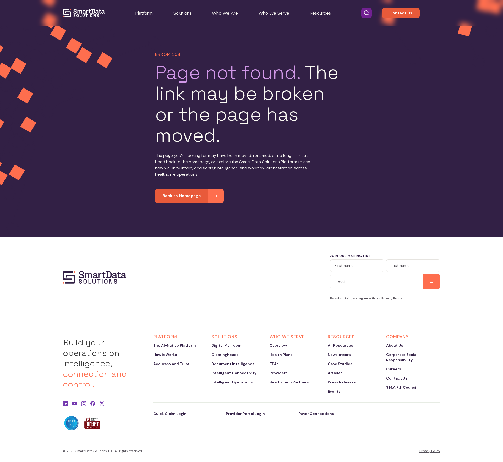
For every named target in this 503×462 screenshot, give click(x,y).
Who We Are (225, 13)
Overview (278, 345)
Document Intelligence (233, 363)
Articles (335, 373)
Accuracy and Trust (171, 363)
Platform (144, 13)
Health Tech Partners (289, 382)
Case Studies (340, 363)
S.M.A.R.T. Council (401, 387)
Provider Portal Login (245, 413)
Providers (279, 373)
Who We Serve (274, 13)
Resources (320, 13)
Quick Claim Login (170, 413)
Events (334, 391)
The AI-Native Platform (174, 345)
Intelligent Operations (232, 382)
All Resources (340, 345)
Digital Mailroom (226, 345)
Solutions (182, 13)
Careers (393, 369)
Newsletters (339, 354)
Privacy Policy (429, 451)
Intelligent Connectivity (233, 373)
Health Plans (281, 354)
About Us (394, 345)
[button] (366, 13)
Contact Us (396, 378)
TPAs (274, 363)
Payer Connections (316, 413)
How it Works (165, 354)
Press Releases (342, 382)
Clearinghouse (225, 354)
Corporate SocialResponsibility (401, 357)
